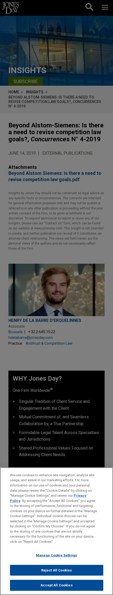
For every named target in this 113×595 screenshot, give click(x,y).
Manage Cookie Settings (56, 555)
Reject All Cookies (56, 570)
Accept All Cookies (56, 585)
